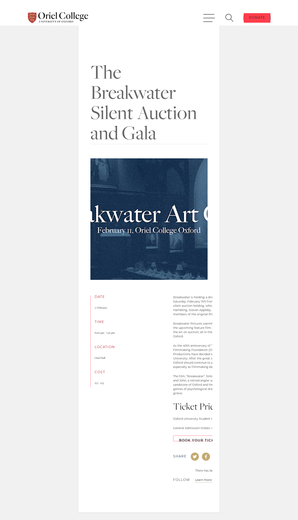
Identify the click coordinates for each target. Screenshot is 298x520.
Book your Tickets (200, 440)
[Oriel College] (57, 17)
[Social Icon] (195, 457)
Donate (257, 17)
